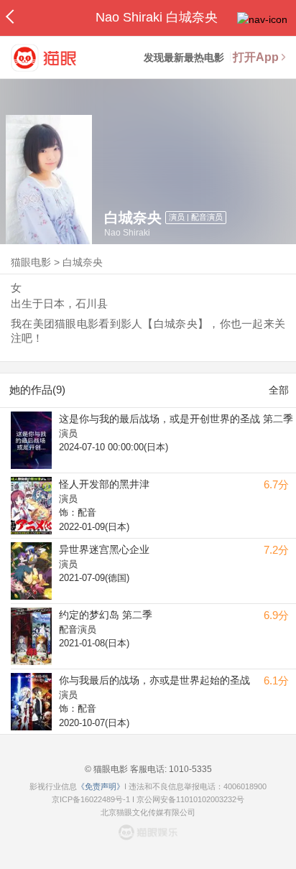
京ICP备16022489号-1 (91, 799)
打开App (256, 57)
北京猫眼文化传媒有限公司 (148, 812)
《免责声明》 (100, 786)
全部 (279, 390)
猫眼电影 (31, 262)
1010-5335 (189, 769)
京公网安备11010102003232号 (190, 799)
